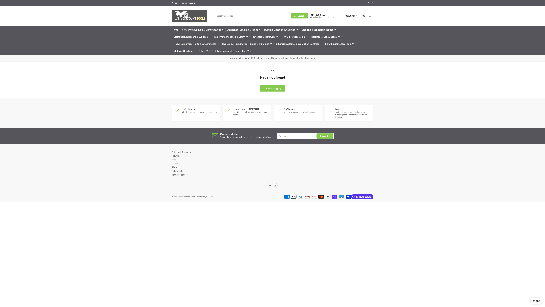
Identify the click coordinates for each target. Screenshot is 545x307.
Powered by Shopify (204, 197)
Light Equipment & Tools (338, 43)
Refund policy (178, 171)
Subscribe (325, 136)
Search (301, 16)
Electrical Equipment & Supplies (191, 36)
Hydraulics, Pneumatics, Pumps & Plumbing (245, 43)
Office (202, 51)
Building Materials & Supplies (279, 29)
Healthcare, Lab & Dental (324, 36)
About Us (176, 167)
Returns (175, 156)
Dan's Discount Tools (186, 197)
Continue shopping (272, 88)
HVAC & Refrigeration (293, 36)
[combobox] (261, 16)
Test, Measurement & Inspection (228, 51)
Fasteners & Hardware (263, 36)
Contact (175, 163)
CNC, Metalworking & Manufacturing (201, 29)
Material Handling (183, 51)
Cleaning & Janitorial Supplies (317, 29)
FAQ (174, 159)
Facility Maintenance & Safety (229, 36)
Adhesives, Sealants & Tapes (242, 29)
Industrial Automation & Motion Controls (297, 43)
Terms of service (180, 175)
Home (175, 29)
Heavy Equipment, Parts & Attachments (195, 43)
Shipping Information (181, 152)
